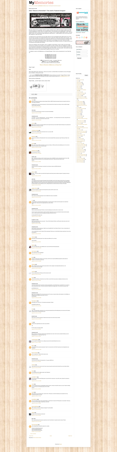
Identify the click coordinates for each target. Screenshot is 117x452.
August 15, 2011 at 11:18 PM (36, 261)
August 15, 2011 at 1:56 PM (36, 168)
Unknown (33, 264)
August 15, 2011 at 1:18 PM (36, 161)
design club (48, 5)
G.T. (32, 200)
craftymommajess (35, 339)
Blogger (60, 444)
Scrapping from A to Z (80, 149)
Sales (78, 137)
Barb (32, 257)
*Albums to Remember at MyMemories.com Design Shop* (50, 64)
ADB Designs (79, 82)
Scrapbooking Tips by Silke (81, 145)
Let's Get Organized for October (82, 124)
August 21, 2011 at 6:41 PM (36, 409)
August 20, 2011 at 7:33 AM (36, 403)
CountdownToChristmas (81, 93)
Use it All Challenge (80, 158)
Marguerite (33, 136)
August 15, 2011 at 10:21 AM (36, 106)
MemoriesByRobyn (35, 406)
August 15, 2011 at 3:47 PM (36, 175)
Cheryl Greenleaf (35, 424)
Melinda (33, 245)
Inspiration (78, 114)
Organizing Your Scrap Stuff (81, 131)
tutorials (56, 5)
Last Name (78, 54)
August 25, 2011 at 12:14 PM (36, 421)
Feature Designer (80, 101)
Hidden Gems (79, 112)
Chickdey (33, 364)
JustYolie (33, 271)
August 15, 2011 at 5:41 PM (36, 197)
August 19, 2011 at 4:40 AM (36, 373)
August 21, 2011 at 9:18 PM (36, 415)
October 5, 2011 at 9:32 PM (36, 431)
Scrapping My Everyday (81, 150)
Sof (32, 322)
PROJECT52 (79, 136)
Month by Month (79, 126)
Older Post (70, 435)
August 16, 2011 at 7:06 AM (36, 280)
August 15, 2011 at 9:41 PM (36, 233)
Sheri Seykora (34, 251)
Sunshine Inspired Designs (81, 154)
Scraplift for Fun (79, 148)
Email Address (79, 49)
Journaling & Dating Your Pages (82, 118)
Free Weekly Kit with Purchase (82, 105)
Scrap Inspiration (79, 138)
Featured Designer (80, 102)
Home (51, 435)
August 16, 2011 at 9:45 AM (36, 289)
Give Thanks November (81, 108)
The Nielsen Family (35, 130)
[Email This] (32, 94)
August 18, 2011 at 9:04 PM (36, 367)
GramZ (33, 143)
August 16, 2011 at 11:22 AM (36, 305)
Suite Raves (79, 153)
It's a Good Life (79, 117)
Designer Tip (79, 95)
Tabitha (33, 412)
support (59, 5)
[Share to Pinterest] (36, 94)
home (30, 5)
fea (77, 100)
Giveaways (78, 109)
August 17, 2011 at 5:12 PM (36, 336)
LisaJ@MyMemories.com (64, 76)
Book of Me (78, 87)
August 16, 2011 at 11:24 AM (36, 312)
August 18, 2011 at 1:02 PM (36, 355)
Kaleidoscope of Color (80, 120)
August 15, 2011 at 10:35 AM (36, 127)
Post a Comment (33, 433)
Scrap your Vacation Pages (81, 144)
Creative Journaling (80, 94)
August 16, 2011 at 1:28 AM (36, 268)
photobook (78, 133)
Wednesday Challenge (80, 159)
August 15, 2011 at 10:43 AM (36, 133)
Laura (33, 384)
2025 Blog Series (80, 79)
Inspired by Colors (80, 116)
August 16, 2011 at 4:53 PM (36, 329)
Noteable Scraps (34, 150)
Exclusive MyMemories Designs (82, 98)
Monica (33, 345)
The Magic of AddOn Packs (81, 155)
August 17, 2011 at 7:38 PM (36, 342)
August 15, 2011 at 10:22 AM (36, 112)
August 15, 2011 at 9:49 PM (36, 241)
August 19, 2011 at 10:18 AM (36, 380)
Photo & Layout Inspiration (81, 132)
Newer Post (31, 435)
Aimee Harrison (79, 83)
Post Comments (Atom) (37, 437)
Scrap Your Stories (80, 143)
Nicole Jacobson (34, 352)
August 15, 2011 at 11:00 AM (36, 140)
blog (51, 5)
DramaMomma (34, 399)
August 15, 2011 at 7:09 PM (36, 216)
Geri (32, 309)
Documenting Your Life (80, 96)
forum (53, 5)
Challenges (79, 88)
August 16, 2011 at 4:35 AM (36, 274)
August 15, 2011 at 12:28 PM (36, 153)
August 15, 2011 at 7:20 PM (36, 223)
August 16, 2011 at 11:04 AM (36, 297)
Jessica (33, 123)
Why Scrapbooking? (80, 160)
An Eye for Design (80, 84)
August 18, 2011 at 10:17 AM (36, 349)
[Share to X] (34, 94)
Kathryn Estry (79, 123)
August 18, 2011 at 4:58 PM (36, 361)
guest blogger (79, 111)
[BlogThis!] (33, 94)
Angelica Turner (34, 188)
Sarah (33, 277)
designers (36, 5)
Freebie (78, 107)
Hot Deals (78, 113)
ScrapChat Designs (80, 147)
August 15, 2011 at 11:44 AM (36, 147)
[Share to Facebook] (35, 94)
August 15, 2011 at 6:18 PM (36, 205)
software (32, 5)
